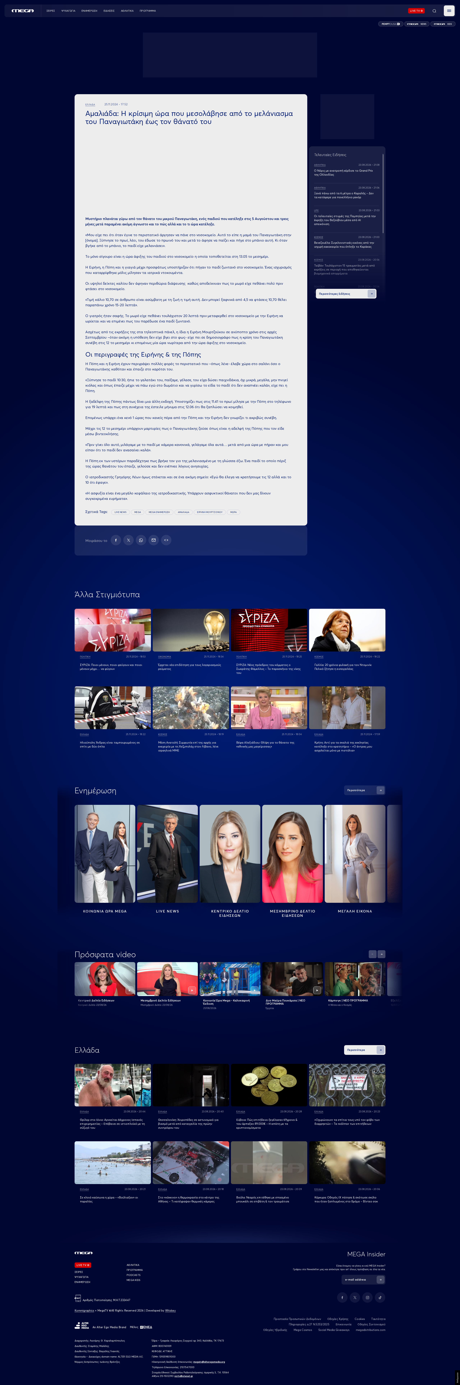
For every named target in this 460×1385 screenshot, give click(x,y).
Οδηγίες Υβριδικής (275, 1330)
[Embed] (166, 540)
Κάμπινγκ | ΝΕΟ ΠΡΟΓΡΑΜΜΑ (348, 1000)
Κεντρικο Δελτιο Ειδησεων (230, 913)
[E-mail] (153, 540)
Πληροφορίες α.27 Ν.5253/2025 (309, 1324)
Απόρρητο (457, 1377)
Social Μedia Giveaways (334, 1330)
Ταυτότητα (378, 1319)
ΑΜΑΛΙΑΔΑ (183, 512)
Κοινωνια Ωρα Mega (105, 911)
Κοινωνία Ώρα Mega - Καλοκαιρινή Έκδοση (226, 1002)
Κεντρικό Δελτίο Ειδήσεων (96, 1000)
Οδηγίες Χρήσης (337, 1319)
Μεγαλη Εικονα (355, 911)
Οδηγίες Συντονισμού (371, 1324)
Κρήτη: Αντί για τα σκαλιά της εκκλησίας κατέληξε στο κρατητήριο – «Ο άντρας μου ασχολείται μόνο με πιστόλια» (343, 746)
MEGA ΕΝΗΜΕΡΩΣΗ (159, 512)
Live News (167, 911)
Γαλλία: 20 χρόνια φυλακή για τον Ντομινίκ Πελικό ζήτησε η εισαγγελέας (343, 667)
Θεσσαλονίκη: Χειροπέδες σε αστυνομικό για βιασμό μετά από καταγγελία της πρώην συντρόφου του (188, 1123)
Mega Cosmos (303, 1330)
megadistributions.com (370, 1330)
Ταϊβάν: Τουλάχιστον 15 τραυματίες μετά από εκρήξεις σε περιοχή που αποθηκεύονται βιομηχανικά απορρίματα (344, 269)
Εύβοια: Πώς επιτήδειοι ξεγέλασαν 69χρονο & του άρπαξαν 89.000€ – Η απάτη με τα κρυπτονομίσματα (266, 1123)
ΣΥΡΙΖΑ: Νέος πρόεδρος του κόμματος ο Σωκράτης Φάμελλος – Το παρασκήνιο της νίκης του (268, 669)
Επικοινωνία (343, 1324)
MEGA (137, 512)
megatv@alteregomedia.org (209, 1361)
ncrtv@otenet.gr (183, 1376)
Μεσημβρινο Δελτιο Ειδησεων (292, 913)
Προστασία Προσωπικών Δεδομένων (297, 1319)
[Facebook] (116, 540)
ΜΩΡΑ (233, 512)
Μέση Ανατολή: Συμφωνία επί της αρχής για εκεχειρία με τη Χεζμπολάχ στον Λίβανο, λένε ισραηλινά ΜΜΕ (188, 746)
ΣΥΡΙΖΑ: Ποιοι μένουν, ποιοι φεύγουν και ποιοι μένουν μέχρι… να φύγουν (111, 667)
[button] (449, 10)
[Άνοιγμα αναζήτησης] (434, 10)
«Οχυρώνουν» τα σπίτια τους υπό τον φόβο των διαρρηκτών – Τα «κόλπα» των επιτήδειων (347, 1121)
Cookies (360, 1319)
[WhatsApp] (141, 540)
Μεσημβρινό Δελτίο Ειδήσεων (161, 1000)
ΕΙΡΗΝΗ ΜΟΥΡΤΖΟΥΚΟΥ (209, 512)
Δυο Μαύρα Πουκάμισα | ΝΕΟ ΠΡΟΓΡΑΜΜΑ (285, 1002)
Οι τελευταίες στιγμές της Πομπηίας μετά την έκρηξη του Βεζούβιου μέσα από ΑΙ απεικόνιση (345, 220)
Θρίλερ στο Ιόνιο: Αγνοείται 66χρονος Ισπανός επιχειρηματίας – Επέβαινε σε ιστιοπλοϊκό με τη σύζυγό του (112, 1123)
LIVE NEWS (120, 512)
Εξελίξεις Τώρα (401, 1000)
